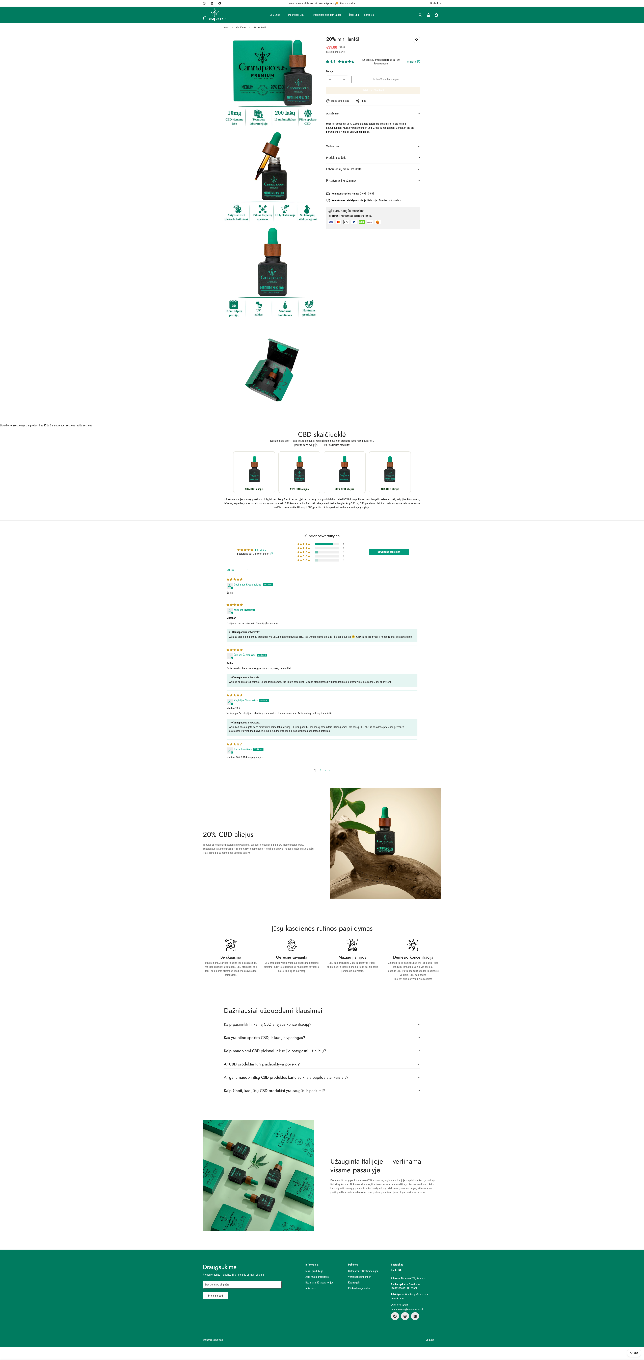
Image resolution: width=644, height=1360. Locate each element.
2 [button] (320, 770)
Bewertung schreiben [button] (389, 551)
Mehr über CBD (296, 14)
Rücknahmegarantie (359, 1288)
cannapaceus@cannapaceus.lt (407, 1309)
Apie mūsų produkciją (317, 1276)
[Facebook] (219, 3)
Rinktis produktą (347, 3)
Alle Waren (240, 27)
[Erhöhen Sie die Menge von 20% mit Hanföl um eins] (344, 79)
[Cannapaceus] (214, 15)
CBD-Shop (275, 14)
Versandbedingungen (359, 1276)
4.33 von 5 (260, 550)
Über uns (354, 14)
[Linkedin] (212, 3)
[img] (235, 579)
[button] (436, 15)
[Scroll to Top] (637, 1342)
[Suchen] (420, 15)
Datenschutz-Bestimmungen (363, 1271)
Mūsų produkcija (314, 1271)
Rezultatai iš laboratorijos (319, 1282)
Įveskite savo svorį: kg (310, 445)
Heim (226, 27)
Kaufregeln (354, 1282)
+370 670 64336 (399, 1305)
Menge (330, 71)
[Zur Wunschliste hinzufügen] (416, 39)
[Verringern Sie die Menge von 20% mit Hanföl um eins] (330, 79)
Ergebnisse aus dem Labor (326, 14)
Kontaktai (369, 14)
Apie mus (310, 1288)
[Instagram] (204, 3)
